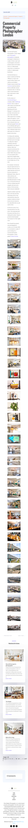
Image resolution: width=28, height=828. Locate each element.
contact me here (14, 236)
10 (16, 758)
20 (19, 758)
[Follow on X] (14, 826)
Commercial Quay (11, 100)
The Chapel (8, 701)
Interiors (5, 16)
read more (9, 678)
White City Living (10, 737)
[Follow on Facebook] (11, 826)
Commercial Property (13, 16)
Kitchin (16, 124)
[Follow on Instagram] (17, 826)
